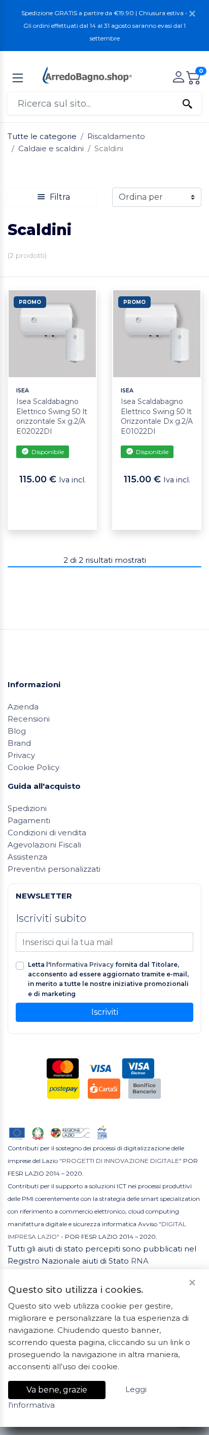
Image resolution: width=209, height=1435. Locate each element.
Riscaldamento (116, 136)
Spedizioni (27, 808)
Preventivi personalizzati (54, 869)
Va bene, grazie (56, 1390)
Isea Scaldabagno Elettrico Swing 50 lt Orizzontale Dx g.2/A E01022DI (157, 416)
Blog (17, 731)
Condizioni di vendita (47, 832)
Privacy (21, 755)
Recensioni (29, 719)
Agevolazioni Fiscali (44, 844)
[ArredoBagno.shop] (87, 74)
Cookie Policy (33, 767)
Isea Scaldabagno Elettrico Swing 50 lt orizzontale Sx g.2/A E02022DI (51, 416)
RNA (140, 1261)
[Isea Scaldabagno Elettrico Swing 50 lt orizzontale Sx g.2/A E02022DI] (52, 333)
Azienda (23, 706)
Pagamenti (29, 820)
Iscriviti (104, 1012)
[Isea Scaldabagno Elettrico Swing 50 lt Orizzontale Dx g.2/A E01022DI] (156, 333)
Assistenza (27, 857)
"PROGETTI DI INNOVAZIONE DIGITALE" (120, 1160)
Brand (19, 743)
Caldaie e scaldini (51, 148)
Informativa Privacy (82, 964)
